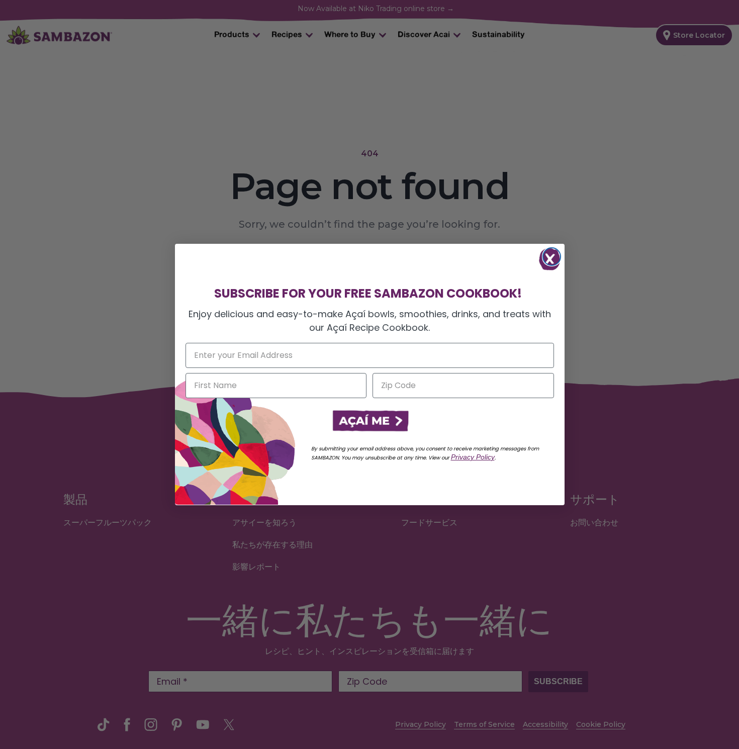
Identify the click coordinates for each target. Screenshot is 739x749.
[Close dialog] (552, 256)
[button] (369, 421)
